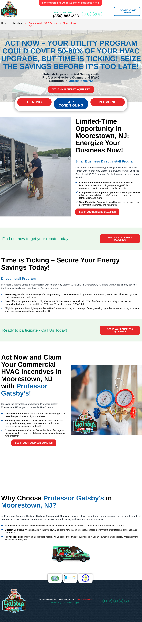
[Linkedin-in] (100, 14)
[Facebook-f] (84, 14)
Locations (18, 23)
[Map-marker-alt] (126, 601)
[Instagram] (89, 14)
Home (4, 23)
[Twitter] (95, 14)
